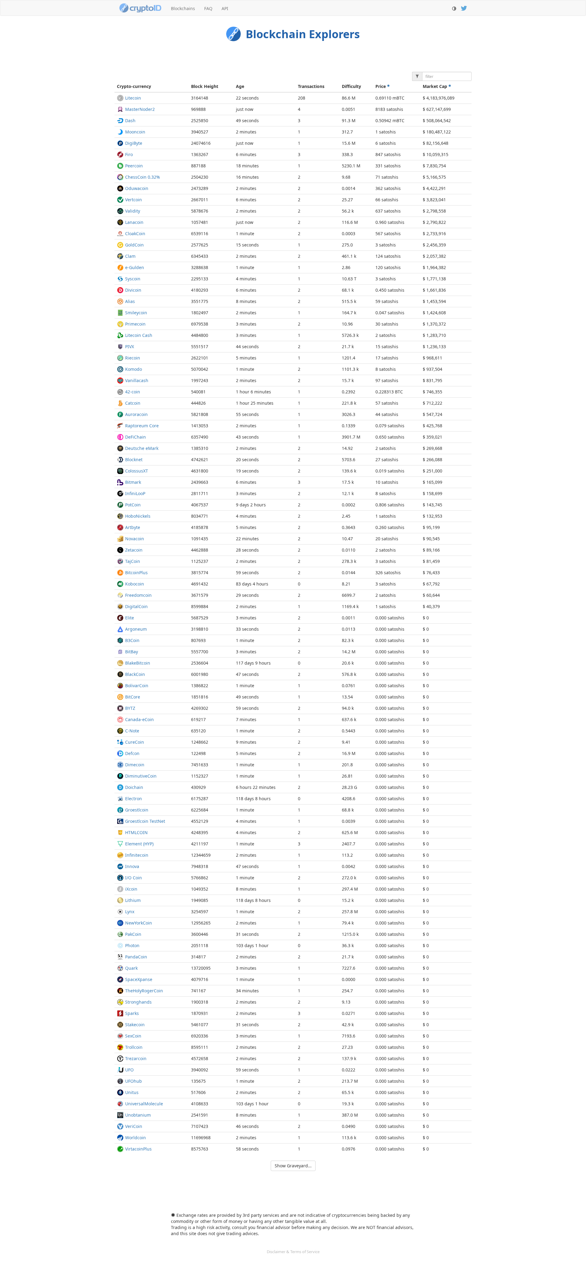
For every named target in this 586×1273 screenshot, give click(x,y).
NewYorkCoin (138, 923)
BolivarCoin (136, 685)
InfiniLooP (135, 493)
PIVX (129, 346)
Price (381, 86)
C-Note (132, 731)
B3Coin (132, 640)
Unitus (132, 1092)
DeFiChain (135, 437)
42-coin (132, 392)
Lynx (129, 911)
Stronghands (138, 1002)
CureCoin (134, 742)
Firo (129, 154)
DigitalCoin (136, 606)
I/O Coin (133, 878)
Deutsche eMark (141, 448)
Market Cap (435, 86)
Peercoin (134, 166)
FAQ (208, 8)
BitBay (131, 652)
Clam (130, 256)
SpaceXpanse (138, 979)
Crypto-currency (134, 86)
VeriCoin (133, 1126)
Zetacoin (134, 550)
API (225, 8)
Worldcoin (135, 1137)
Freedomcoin (138, 595)
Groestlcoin (136, 810)
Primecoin (135, 324)
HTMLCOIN (136, 832)
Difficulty (351, 86)
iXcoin (131, 889)
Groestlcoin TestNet (145, 821)
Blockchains (183, 8)
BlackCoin (135, 674)
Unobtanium (138, 1115)
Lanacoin (134, 222)
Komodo (133, 369)
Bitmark (133, 482)
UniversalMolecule (144, 1104)
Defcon (132, 753)
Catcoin (132, 403)
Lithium (133, 900)
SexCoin (133, 1036)
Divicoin (133, 290)
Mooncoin (135, 132)
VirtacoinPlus (138, 1149)
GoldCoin (134, 245)
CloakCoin (135, 233)
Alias (130, 301)
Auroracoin (136, 414)
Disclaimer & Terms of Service (293, 1251)
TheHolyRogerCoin (144, 991)
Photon (132, 945)
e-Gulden (134, 267)
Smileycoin (136, 313)
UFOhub (133, 1081)
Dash (130, 120)
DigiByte (133, 143)
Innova (132, 866)
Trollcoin (134, 1047)
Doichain (134, 787)
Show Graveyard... (293, 1166)
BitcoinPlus (136, 572)
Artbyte (132, 527)
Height (204, 86)
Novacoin (134, 539)
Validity (132, 211)
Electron (133, 798)
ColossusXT (136, 471)
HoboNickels (137, 516)
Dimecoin (134, 765)
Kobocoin (134, 584)
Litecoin (133, 98)
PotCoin (133, 505)
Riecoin (132, 358)
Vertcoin (133, 199)
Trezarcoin (135, 1058)
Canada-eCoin (139, 719)
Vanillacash (136, 380)
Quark (131, 968)
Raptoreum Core (142, 426)
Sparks (132, 1013)
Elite (129, 618)
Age (240, 86)
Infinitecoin (136, 855)
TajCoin (132, 561)
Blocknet (134, 459)
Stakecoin (135, 1024)
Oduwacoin (136, 188)
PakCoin (133, 934)
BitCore (132, 697)
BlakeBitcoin (137, 663)
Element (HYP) (139, 844)
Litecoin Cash (138, 335)
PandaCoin (136, 957)
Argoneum (136, 629)
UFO (129, 1070)
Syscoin (132, 279)
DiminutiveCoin (141, 776)
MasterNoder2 (140, 109)
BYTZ (130, 708)
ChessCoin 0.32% (142, 177)
